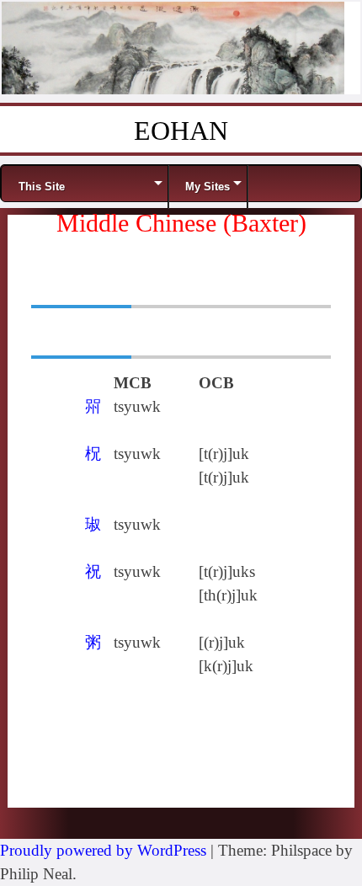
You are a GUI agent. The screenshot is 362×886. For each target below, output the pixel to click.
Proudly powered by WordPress (103, 850)
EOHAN (181, 130)
